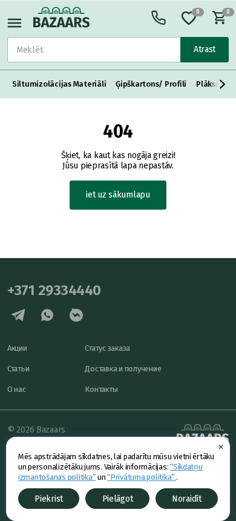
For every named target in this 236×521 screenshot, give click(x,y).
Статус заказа (107, 348)
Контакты (101, 389)
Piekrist (48, 499)
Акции (17, 348)
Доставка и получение (123, 368)
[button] (222, 84)
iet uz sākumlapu (118, 195)
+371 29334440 (54, 290)
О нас (16, 389)
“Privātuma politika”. (141, 477)
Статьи (18, 368)
